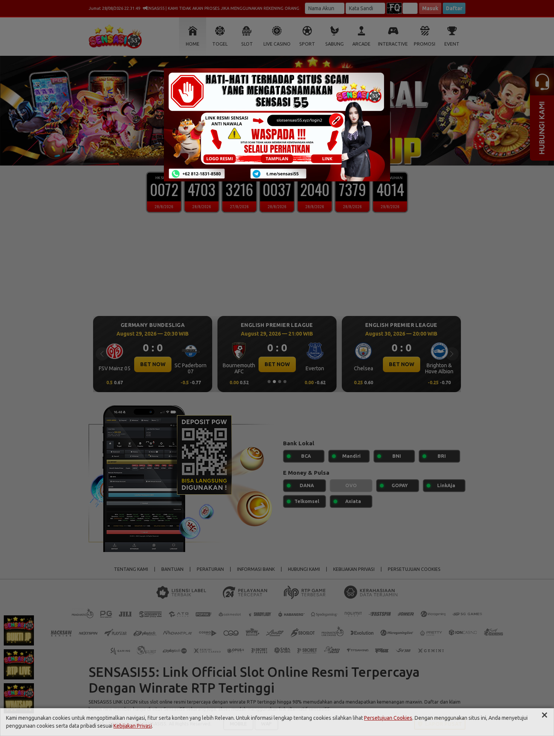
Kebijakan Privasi (132, 726)
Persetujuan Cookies (388, 718)
